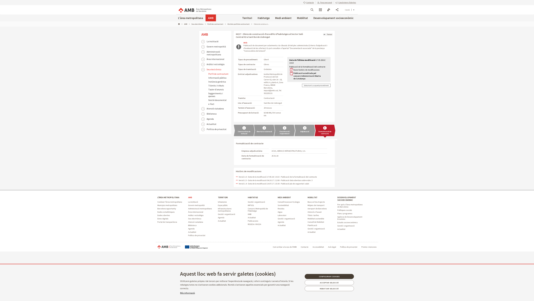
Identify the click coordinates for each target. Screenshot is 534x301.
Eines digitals (162, 218)
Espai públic (223, 205)
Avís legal (332, 247)
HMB (249, 214)
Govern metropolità (216, 46)
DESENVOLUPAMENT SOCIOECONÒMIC (346, 198)
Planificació (312, 225)
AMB (210, 18)
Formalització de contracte (324, 133)
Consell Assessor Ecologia (289, 202)
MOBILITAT (312, 197)
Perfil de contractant (218, 73)
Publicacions (253, 221)
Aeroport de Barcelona (317, 208)
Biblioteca (212, 113)
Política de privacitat (217, 129)
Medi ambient (283, 18)
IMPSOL (251, 205)
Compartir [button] (337, 9)
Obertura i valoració (264, 132)
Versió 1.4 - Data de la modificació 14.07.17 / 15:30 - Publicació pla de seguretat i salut (274, 183)
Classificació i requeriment (284, 133)
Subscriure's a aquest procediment (316, 85)
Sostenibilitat (283, 205)
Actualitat (211, 124)
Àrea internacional (215, 59)
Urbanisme (222, 202)
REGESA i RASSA (254, 224)
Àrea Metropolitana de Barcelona (168, 247)
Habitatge (264, 18)
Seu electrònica (214, 69)
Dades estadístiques (166, 212)
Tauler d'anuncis (216, 89)
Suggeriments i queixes (215, 95)
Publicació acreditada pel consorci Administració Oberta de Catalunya (307, 76)
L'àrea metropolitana (190, 18)
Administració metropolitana (214, 52)
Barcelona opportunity (166, 208)
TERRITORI (223, 197)
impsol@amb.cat (271, 90)
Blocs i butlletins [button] (329, 9)
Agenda (210, 118)
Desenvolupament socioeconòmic (333, 18)
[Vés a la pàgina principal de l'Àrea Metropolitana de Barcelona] (194, 9)
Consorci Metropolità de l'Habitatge (258, 209)
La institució (212, 41)
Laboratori (282, 215)
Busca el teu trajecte (316, 202)
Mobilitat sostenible (316, 218)
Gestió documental (217, 100)
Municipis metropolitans (167, 205)
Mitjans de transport (316, 205)
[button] (308, 2)
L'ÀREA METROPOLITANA (168, 197)
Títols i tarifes (313, 215)
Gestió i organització (226, 214)
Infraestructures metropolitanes (225, 209)
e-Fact (211, 104)
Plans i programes (344, 213)
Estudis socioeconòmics (347, 222)
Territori (247, 18)
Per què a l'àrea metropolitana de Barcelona (350, 205)
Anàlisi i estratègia (215, 64)
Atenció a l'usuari (315, 212)
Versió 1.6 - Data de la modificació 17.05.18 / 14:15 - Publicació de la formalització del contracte (278, 177)
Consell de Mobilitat (316, 222)
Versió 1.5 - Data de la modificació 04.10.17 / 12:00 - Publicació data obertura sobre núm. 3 (275, 180)
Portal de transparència (167, 222)
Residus (281, 208)
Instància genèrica (217, 81)
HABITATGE (253, 197)
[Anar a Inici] (180, 24)
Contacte (304, 247)
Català (347, 10)
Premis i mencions (369, 247)
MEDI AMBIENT (284, 197)
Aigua (280, 212)
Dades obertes (163, 215)
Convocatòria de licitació (244, 133)
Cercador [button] (312, 9)
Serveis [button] (320, 9)
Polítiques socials (344, 210)
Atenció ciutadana (215, 108)
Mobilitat (302, 18)
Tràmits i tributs (216, 85)
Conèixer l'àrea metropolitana (169, 202)
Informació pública (217, 77)
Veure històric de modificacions (306, 70)
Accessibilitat (318, 247)
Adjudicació (304, 132)
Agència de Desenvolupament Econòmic (349, 218)
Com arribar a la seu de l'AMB (285, 247)
